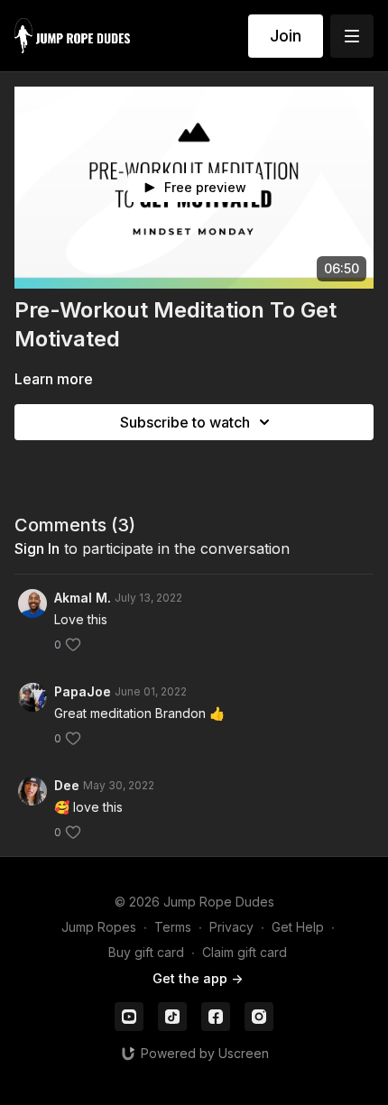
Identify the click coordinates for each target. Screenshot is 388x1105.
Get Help (298, 927)
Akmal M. (82, 597)
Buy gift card (146, 952)
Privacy (231, 927)
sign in (37, 548)
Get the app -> (197, 978)
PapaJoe (82, 691)
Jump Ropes (98, 927)
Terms (172, 927)
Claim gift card (244, 952)
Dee (66, 785)
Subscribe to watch (185, 422)
